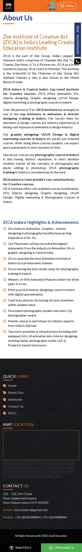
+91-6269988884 (54, 517)
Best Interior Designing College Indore (22, 467)
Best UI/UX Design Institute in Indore (56, 471)
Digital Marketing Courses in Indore (20, 462)
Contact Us (15, 406)
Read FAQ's (23, 547)
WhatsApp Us (64, 547)
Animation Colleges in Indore (48, 476)
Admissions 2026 (77, 40)
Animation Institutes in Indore (18, 476)
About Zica (15, 392)
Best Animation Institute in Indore (58, 467)
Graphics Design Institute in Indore (20, 471)
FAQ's (12, 413)
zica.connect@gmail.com (31, 510)
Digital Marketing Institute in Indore (57, 462)
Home (12, 385)
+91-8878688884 (27, 517)
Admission (15, 399)
